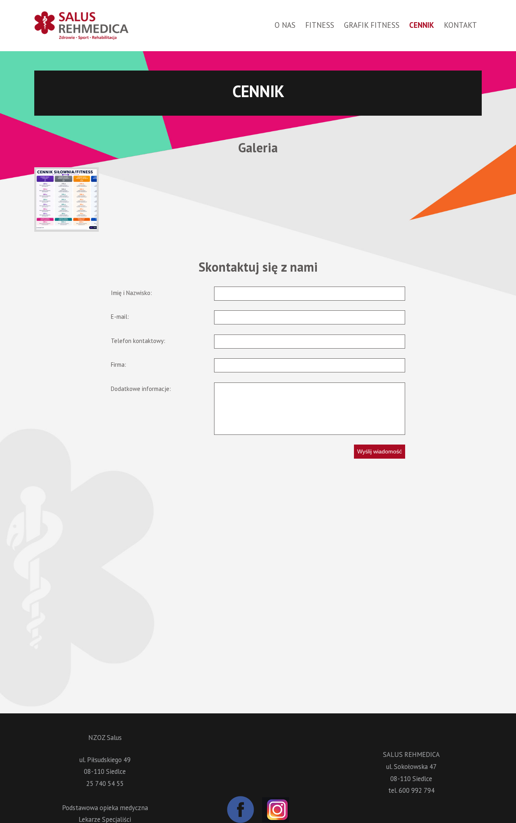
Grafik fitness (371, 25)
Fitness (319, 25)
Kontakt (460, 25)
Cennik (421, 25)
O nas (285, 25)
